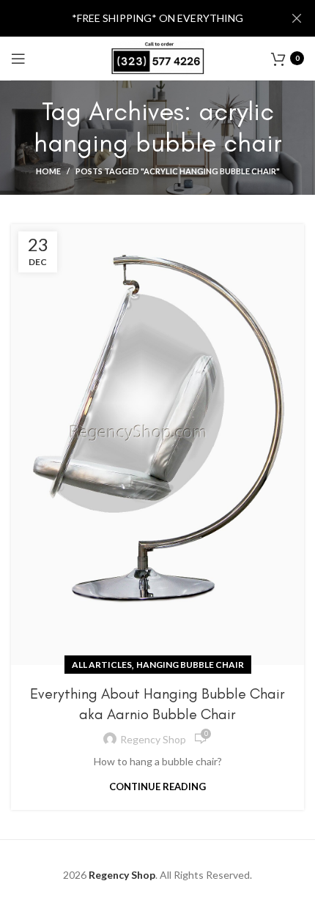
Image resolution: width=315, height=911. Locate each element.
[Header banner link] (135, 18)
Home (48, 171)
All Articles (102, 664)
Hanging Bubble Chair (190, 664)
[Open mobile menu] (18, 58)
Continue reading (157, 787)
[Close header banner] (296, 18)
